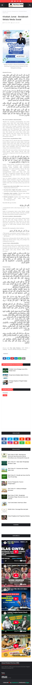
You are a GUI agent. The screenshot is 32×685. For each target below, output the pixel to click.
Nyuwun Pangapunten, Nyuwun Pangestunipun (15, 482)
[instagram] (17, 1)
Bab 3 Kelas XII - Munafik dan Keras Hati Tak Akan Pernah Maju (19, 476)
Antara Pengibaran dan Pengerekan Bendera (19, 516)
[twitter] (15, 1)
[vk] (4, 442)
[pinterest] (20, 1)
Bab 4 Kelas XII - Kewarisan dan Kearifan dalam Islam (18, 469)
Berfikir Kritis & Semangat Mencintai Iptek (18, 509)
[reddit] (22, 439)
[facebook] (12, 1)
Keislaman (9, 11)
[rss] (28, 442)
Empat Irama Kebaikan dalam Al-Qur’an (19, 375)
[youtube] (16, 442)
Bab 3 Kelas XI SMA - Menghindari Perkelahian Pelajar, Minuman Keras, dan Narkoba (18, 497)
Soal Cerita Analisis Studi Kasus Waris (17, 502)
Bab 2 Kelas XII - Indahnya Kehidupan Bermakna (17, 489)
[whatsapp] (22, 442)
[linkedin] (16, 439)
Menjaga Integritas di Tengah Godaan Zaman (18, 381)
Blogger (27, 682)
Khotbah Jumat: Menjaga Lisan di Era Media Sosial (18, 369)
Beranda (4, 11)
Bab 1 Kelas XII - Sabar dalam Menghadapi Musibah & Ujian (18, 462)
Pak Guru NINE (7, 22)
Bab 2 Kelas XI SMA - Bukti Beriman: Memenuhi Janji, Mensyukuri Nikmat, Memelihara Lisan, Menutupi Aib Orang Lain (18, 456)
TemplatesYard (15, 682)
